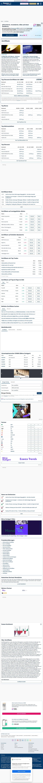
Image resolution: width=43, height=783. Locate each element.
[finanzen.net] (7, 3)
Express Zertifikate (11, 736)
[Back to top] (40, 781)
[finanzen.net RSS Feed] (30, 740)
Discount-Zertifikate (7, 545)
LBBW (12, 439)
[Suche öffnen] (38, 4)
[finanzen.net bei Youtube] (18, 740)
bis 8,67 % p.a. (20, 84)
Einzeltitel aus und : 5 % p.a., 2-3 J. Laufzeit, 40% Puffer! (17, 322)
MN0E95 (3, 366)
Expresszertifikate (6, 547)
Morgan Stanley (5, 382)
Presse (2, 747)
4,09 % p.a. (39, 137)
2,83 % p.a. (21, 149)
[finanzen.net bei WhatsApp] (28, 740)
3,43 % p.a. (30, 133)
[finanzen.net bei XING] (25, 740)
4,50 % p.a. (21, 135)
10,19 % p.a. (39, 156)
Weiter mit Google (21, 771)
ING (11, 430)
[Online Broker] (7, 4)
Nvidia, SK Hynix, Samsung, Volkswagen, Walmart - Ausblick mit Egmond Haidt (22, 200)
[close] (30, 759)
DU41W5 (3, 364)
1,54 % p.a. (21, 110)
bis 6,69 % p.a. (20, 91)
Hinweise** (18, 100)
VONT (12, 449)
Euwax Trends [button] (22, 462)
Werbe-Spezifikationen (19, 747)
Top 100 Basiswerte (5, 390)
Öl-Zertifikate (5, 563)
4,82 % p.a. (30, 135)
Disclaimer (30, 747)
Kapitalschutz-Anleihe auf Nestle (8, 269)
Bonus (39, 216)
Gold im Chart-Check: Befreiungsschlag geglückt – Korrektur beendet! (20, 194)
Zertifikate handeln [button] (21, 681)
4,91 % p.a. (21, 156)
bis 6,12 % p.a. (20, 93)
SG (11, 445)
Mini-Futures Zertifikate (8, 561)
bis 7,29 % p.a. (29, 84)
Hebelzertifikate (6, 553)
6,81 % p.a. (21, 151)
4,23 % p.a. (21, 115)
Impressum (30, 744)
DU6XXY (3, 362)
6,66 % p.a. (39, 153)
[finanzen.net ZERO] (37, 26)
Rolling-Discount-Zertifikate (8, 568)
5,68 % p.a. (30, 131)
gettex (12, 426)
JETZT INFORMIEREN (21, 713)
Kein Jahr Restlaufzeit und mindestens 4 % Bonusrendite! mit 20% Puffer (18, 318)
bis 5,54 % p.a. (29, 93)
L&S (11, 441)
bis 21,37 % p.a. (20, 88)
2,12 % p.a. (31, 153)
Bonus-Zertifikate (6, 543)
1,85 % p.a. (21, 158)
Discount (32, 216)
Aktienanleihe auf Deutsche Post (8, 263)
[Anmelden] (41, 4)
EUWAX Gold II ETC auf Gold (7, 265)
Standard (13, 382)
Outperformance (6, 566)
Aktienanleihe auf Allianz (6, 274)
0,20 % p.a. (30, 115)
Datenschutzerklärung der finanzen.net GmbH (22, 778)
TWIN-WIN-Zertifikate (7, 571)
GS (11, 428)
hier (33, 395)
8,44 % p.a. (21, 137)
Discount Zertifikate (4, 735)
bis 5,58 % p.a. (29, 91)
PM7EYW (3, 357)
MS (11, 443)
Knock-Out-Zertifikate (7, 560)
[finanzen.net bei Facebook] (15, 740)
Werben (16, 746)
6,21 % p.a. (21, 131)
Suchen (39, 393)
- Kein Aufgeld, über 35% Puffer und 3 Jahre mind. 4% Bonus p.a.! (18, 314)
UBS (11, 447)
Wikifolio (12, 451)
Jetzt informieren (10, 35)
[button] (24, 4)
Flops (7, 282)
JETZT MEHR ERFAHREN (21, 728)
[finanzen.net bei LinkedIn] (23, 740)
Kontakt (2, 744)
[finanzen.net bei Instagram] (13, 740)
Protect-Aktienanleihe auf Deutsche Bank (10, 271)
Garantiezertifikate (27, 735)
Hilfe (15, 744)
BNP (12, 424)
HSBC (12, 432)
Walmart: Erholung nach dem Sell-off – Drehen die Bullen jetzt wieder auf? (21, 507)
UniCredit (13, 435)
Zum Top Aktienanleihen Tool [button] (21, 140)
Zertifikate (6, 21)
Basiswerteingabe (4, 387)
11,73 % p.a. (39, 151)
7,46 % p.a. (39, 149)
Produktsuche (4, 385)
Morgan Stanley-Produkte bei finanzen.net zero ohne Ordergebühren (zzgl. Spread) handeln (18, 399)
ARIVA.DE (4, 767)
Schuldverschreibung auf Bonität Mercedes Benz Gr (12, 267)
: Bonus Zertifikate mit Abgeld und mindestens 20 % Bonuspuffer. (16, 320)
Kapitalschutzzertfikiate (8, 558)
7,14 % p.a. (30, 137)
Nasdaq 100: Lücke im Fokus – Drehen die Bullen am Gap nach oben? (20, 511)
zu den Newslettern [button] (21, 584)
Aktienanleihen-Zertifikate (8, 542)
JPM (11, 437)
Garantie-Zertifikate (7, 550)
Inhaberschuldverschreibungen (9, 557)
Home (2, 21)
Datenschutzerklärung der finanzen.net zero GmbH (20, 779)
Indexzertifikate (6, 555)
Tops (3, 282)
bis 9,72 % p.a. (29, 86)
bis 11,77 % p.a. (20, 86)
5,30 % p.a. (39, 158)
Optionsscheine (11, 329)
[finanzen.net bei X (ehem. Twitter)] (20, 740)
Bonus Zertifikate (12, 735)
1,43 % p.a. (31, 158)
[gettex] (2, 426)
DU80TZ (3, 359)
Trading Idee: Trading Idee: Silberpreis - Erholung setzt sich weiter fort (20, 204)
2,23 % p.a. (21, 153)
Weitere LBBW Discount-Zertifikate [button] (21, 95)
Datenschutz (30, 746)
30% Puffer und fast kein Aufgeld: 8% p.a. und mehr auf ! (15, 316)
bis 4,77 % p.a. (39, 91)
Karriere (2, 746)
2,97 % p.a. (21, 112)
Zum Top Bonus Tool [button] (21, 122)
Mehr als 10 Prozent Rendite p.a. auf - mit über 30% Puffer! (18, 311)
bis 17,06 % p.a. (29, 88)
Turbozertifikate (6, 570)
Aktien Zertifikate (19, 735)
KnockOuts (19, 329)
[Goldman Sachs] (2, 428)
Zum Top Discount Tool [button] (21, 160)
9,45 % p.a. (21, 119)
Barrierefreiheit (31, 751)
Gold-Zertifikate (6, 552)
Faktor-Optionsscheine (7, 548)
